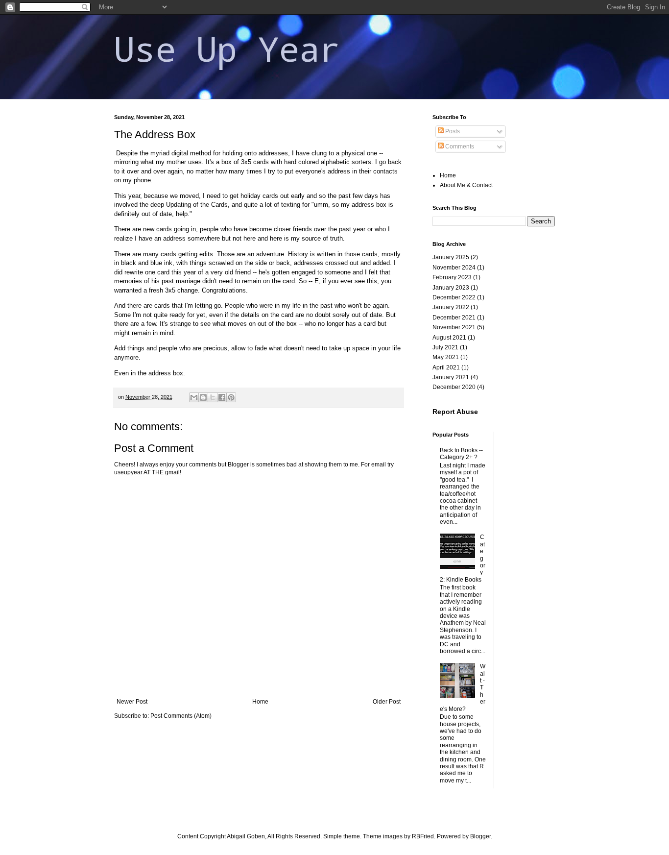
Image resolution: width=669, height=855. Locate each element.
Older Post (387, 701)
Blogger (480, 836)
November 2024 (454, 267)
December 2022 (454, 297)
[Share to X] (212, 397)
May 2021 (445, 357)
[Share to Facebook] (222, 397)
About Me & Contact (466, 185)
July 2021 (445, 347)
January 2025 (450, 257)
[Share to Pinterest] (231, 397)
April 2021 (446, 367)
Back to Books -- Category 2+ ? (461, 454)
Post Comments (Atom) (181, 715)
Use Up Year (227, 48)
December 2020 (454, 387)
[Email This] (194, 397)
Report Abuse (455, 411)
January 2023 (450, 287)
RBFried (423, 836)
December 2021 (454, 317)
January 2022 (450, 307)
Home (260, 701)
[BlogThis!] (203, 397)
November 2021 (454, 327)
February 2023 (452, 277)
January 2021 (450, 377)
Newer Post (132, 701)
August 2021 (449, 337)
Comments (459, 146)
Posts (452, 131)
